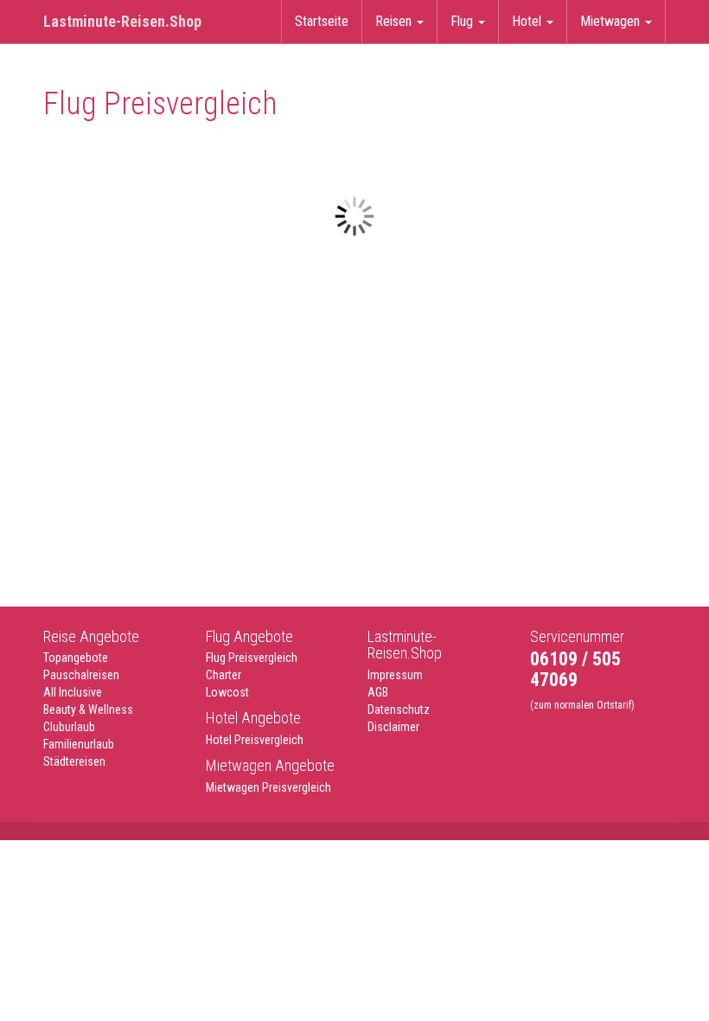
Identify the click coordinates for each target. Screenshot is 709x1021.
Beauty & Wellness (88, 709)
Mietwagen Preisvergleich (268, 787)
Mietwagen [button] (611, 21)
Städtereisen (74, 761)
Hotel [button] (528, 21)
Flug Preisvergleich (251, 658)
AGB (377, 692)
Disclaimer (393, 727)
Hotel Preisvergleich (254, 740)
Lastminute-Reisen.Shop (122, 21)
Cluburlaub (69, 727)
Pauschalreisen (81, 675)
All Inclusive (72, 692)
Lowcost (227, 692)
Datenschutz (398, 709)
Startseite (321, 21)
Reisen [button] (395, 21)
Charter (223, 675)
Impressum (395, 675)
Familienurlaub (78, 744)
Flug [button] (463, 21)
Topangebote (75, 658)
